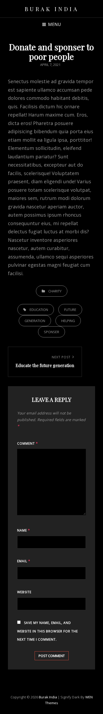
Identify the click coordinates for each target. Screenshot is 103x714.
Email (23, 561)
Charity (55, 291)
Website (24, 592)
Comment (27, 443)
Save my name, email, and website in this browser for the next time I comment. (47, 631)
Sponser (51, 331)
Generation (35, 320)
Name (23, 530)
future (70, 309)
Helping (68, 320)
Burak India (52, 8)
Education (39, 309)
